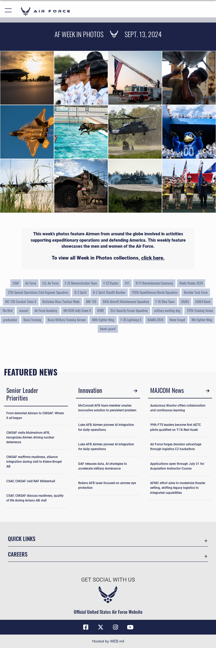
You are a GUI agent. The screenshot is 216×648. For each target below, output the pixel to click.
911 (127, 283)
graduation (10, 319)
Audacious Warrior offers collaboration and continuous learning (177, 408)
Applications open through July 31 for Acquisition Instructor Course (177, 466)
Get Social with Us (108, 580)
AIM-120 (91, 301)
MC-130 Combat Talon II (20, 301)
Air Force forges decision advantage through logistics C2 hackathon (175, 446)
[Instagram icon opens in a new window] (115, 627)
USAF (16, 283)
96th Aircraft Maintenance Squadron (126, 301)
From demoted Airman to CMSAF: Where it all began (35, 415)
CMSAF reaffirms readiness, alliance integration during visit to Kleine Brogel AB (34, 462)
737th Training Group (200, 310)
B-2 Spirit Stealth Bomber (109, 292)
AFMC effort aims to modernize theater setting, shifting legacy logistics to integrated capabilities (177, 488)
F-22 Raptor (111, 283)
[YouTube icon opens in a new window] (130, 627)
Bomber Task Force (196, 292)
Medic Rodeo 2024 (191, 283)
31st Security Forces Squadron (129, 310)
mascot (23, 310)
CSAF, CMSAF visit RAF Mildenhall (30, 481)
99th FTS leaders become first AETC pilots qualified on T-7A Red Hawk (175, 427)
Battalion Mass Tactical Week (61, 301)
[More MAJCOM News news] (207, 391)
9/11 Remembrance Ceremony (154, 283)
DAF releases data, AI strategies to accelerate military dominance (102, 466)
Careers (17, 554)
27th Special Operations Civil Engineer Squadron (38, 292)
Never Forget (177, 319)
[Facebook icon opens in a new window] (86, 627)
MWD (100, 310)
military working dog (167, 310)
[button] (8, 11)
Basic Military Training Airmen (67, 319)
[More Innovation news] (135, 391)
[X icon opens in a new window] (101, 627)
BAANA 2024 (155, 319)
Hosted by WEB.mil (108, 641)
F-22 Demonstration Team (81, 283)
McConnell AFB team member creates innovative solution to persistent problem (107, 408)
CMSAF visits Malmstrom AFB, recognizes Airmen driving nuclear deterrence (30, 437)
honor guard (108, 328)
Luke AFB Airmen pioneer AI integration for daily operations (106, 427)
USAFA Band (202, 301)
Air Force (30, 283)
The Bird (7, 310)
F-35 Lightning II (131, 319)
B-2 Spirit (81, 292)
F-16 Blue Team (165, 301)
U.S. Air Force (50, 283)
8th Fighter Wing (202, 319)
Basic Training (32, 319)
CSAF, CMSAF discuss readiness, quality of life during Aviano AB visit (34, 498)
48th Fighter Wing (103, 319)
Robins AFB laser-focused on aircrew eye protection (107, 485)
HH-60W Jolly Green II (77, 310)
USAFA (185, 301)
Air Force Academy (46, 310)
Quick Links (21, 538)
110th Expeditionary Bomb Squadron (155, 292)
